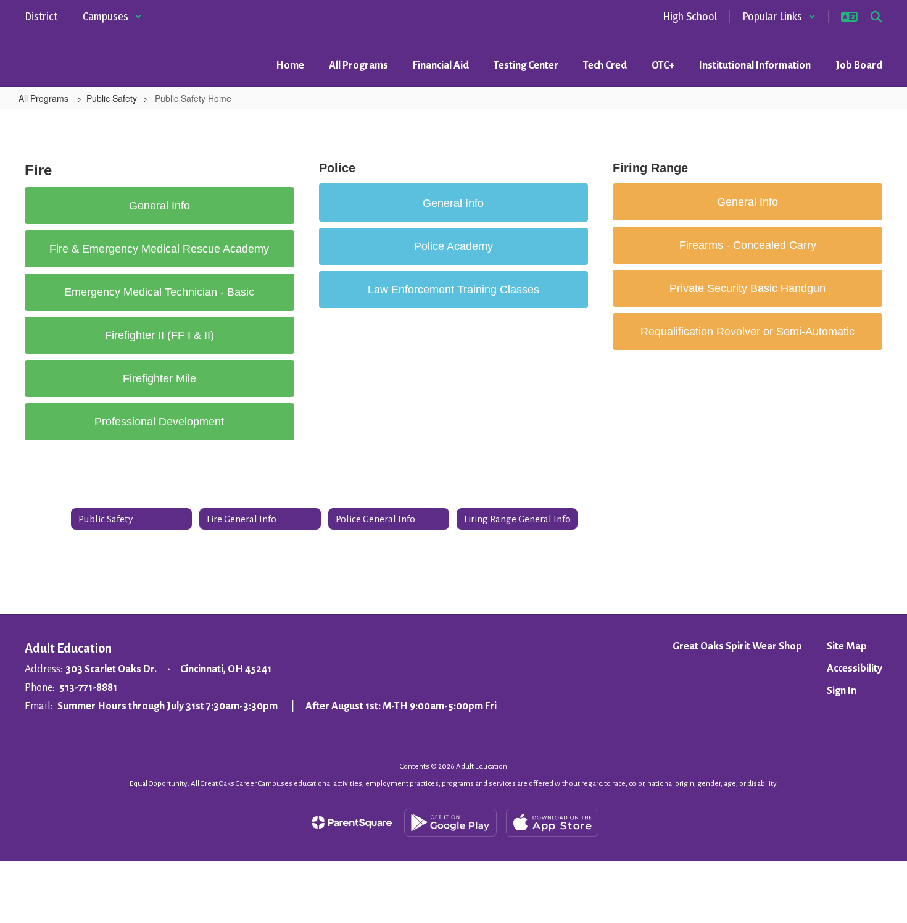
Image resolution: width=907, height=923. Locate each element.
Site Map (847, 646)
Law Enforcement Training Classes (453, 289)
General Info (159, 205)
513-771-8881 (88, 687)
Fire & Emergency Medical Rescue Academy (159, 249)
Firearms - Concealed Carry (747, 245)
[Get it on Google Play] (450, 823)
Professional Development (159, 422)
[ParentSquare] (352, 822)
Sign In (841, 690)
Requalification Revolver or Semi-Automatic (747, 331)
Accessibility (854, 668)
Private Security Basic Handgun (747, 288)
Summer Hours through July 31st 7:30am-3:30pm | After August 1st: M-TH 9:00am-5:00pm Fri (277, 706)
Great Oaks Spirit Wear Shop (737, 646)
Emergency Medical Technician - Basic (159, 292)
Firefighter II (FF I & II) (159, 335)
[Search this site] (876, 16)
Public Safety (111, 98)
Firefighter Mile (159, 378)
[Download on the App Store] (552, 823)
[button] (112, 16)
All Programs (45, 98)
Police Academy (453, 246)
